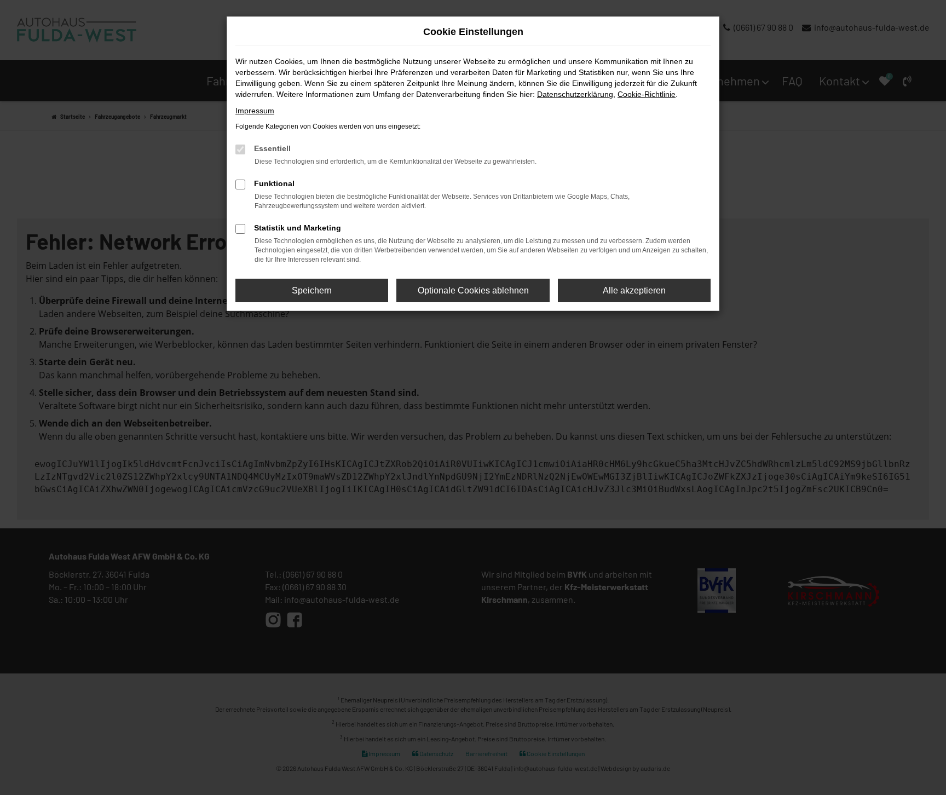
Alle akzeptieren (634, 290)
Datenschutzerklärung (575, 94)
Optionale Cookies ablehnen (473, 290)
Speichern (312, 290)
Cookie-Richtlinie (647, 94)
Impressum (254, 110)
